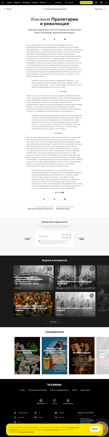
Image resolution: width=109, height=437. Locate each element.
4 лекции (61, 314)
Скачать (86, 2)
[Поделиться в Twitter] (65, 39)
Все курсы (53, 321)
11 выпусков (103, 314)
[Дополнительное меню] (49, 2)
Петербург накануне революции (54, 9)
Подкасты (17, 2)
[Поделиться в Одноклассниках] (54, 39)
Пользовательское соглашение (37, 390)
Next (102, 291)
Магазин (43, 2)
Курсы (9, 2)
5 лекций (61, 288)
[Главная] (54, 384)
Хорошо (94, 429)
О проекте (22, 390)
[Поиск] (106, 2)
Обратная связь (85, 390)
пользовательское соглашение (59, 243)
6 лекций (19, 288)
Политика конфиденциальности (59, 390)
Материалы (26, 2)
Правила (74, 390)
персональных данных (51, 429)
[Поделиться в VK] (44, 39)
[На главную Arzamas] (2, 2)
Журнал (35, 2)
